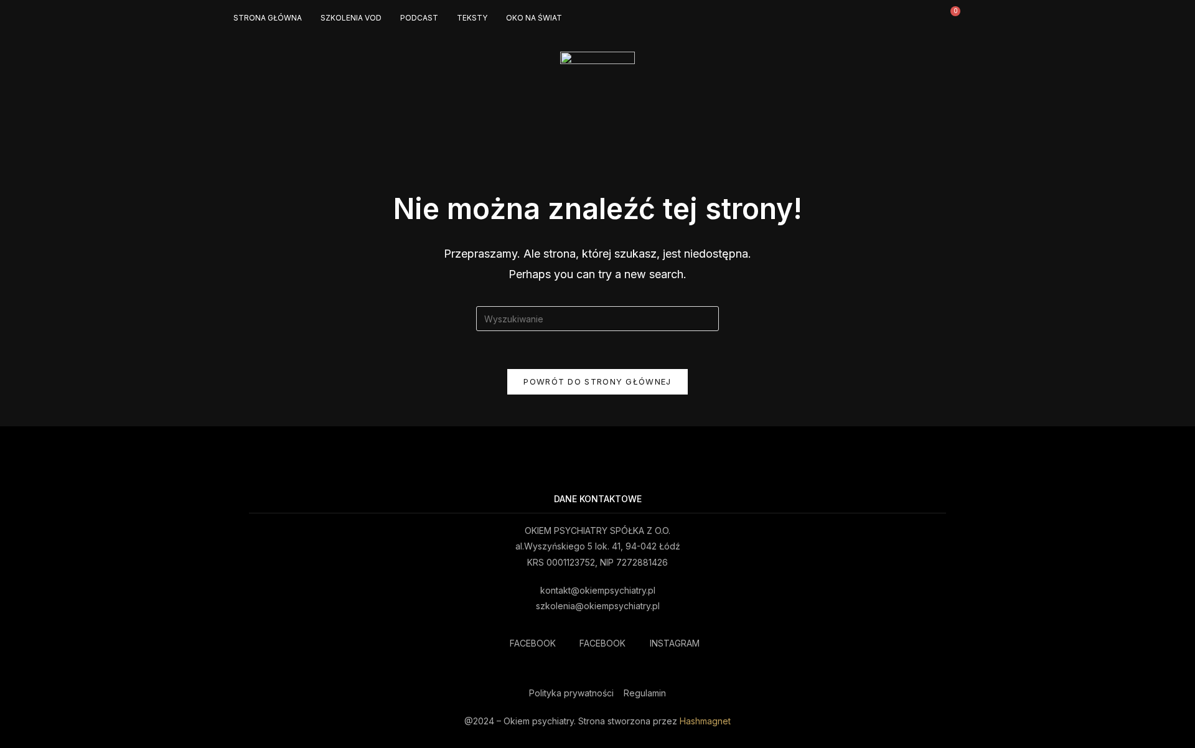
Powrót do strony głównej (597, 381)
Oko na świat (534, 17)
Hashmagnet (705, 721)
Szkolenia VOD (351, 17)
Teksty (472, 17)
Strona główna (267, 17)
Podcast (419, 17)
